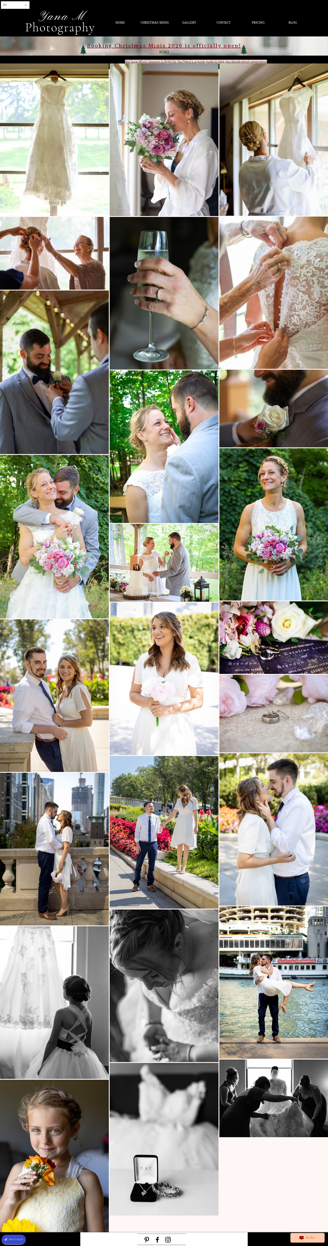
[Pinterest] (147, 1239)
